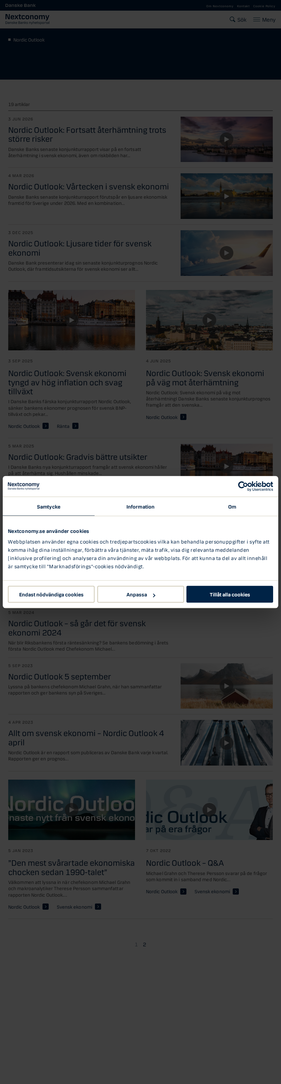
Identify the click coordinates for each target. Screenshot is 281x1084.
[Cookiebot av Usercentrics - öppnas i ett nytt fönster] (243, 486)
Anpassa (136, 594)
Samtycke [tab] (48, 506)
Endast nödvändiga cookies (51, 594)
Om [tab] (232, 506)
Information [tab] (140, 506)
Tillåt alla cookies (230, 594)
